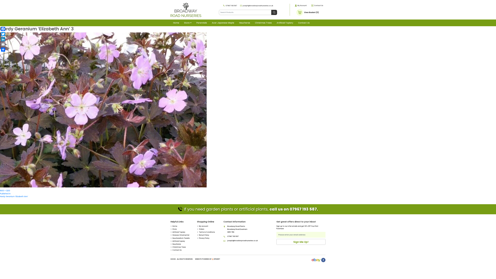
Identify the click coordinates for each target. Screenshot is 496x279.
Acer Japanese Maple (223, 22)
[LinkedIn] (3, 39)
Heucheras (244, 22)
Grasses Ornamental (180, 235)
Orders (201, 229)
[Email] (3, 44)
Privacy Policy (204, 238)
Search (274, 12)
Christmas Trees (263, 22)
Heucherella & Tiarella (181, 238)
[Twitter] (3, 34)
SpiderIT (217, 259)
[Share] (3, 49)
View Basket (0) (311, 12)
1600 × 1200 (5, 190)
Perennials (201, 22)
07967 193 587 (231, 6)
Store (187, 22)
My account (203, 226)
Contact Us (318, 5)
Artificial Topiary (178, 232)
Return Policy (204, 235)
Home (176, 22)
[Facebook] (3, 29)
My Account (302, 5)
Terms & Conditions (207, 232)
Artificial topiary (285, 22)
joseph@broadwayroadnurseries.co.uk (258, 6)
